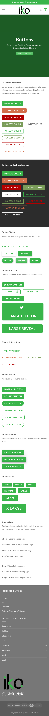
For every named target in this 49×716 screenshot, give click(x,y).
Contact (5, 606)
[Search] (41, 10)
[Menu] (3, 10)
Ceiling (5, 631)
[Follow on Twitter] (13, 694)
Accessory (6, 626)
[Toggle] (46, 630)
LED (4, 640)
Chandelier (6, 636)
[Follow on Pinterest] (22, 694)
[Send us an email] (18, 694)
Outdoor (5, 645)
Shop (4, 602)
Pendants (6, 650)
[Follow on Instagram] (9, 694)
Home (4, 598)
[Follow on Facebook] (4, 694)
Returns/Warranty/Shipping (14, 611)
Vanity (4, 655)
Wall (4, 660)
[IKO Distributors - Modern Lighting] (24, 10)
